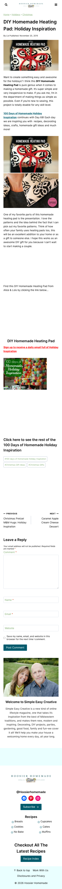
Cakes (46, 826)
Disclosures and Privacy (31, 875)
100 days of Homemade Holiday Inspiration (25, 459)
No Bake (19, 831)
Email (9, 614)
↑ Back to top (22, 870)
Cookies (18, 826)
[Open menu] (56, 4)
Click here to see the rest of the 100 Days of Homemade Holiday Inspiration (30, 445)
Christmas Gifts (36, 465)
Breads (19, 821)
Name (9, 599)
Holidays (16, 14)
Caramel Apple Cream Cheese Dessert (50, 520)
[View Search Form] (6, 4)
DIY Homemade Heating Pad (31, 341)
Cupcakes (46, 821)
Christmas (27, 14)
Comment (10, 552)
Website (9, 628)
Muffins (46, 831)
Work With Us (40, 870)
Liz (7, 36)
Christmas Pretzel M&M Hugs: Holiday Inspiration (14, 520)
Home (6, 14)
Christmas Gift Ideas (15, 465)
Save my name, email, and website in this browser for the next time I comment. (28, 638)
